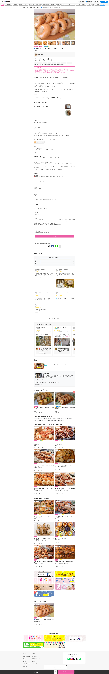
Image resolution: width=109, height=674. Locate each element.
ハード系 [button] (89, 4)
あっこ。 (58, 327)
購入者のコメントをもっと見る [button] (54, 318)
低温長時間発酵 (69, 418)
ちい (38, 269)
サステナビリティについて (25, 663)
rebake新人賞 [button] (53, 4)
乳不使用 (58, 64)
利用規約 (33, 653)
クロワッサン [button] (68, 4)
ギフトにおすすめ (40, 64)
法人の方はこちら (34, 663)
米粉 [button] (93, 4)
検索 (3, 4)
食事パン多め (40, 418)
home (24, 7)
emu (39, 327)
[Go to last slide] (36, 24)
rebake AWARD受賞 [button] (46, 4)
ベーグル (60, 269)
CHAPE (38, 304)
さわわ (60, 292)
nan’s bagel (38, 7)
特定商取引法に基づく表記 (38, 384)
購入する (54, 236)
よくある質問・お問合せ (25, 656)
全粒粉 (35, 64)
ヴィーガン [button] (78, 4)
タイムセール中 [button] (31, 4)
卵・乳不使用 (54, 418)
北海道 (31, 7)
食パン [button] (58, 4)
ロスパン (35, 418)
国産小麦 (58, 418)
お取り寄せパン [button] (89, 1)
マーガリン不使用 (47, 64)
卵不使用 (61, 64)
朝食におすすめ (63, 418)
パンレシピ (24, 661)
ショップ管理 (25, 666)
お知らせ (24, 658)
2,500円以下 (45, 418)
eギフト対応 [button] (84, 4)
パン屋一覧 (27, 7)
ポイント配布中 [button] (38, 4)
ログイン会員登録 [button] (104, 1)
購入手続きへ (66, 671)
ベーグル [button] (62, 4)
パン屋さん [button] (97, 1)
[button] (8, 5)
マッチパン (39, 292)
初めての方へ (25, 653)
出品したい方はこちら (25, 664)
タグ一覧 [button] (102, 4)
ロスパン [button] (20, 4)
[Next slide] (73, 24)
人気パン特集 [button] (15, 4)
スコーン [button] (73, 4)
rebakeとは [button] (82, 1)
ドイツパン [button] (97, 4)
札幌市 (34, 7)
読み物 (46, 365)
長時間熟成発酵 (53, 64)
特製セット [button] (25, 4)
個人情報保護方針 (34, 656)
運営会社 (33, 661)
